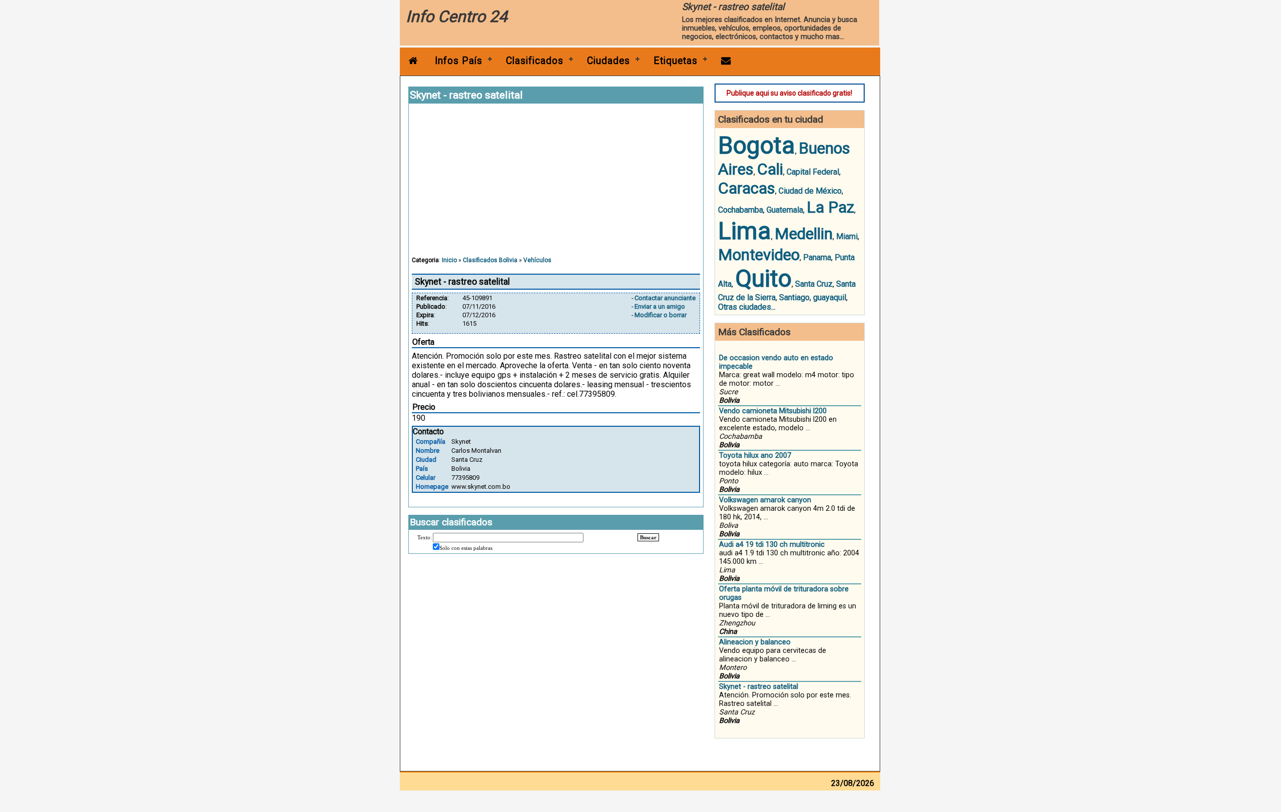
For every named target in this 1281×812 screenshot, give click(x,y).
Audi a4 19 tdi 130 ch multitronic (772, 544)
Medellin (804, 233)
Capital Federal (813, 172)
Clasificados (534, 61)
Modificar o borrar (660, 315)
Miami (847, 236)
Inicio (449, 260)
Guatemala (785, 210)
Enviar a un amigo (659, 306)
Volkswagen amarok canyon (765, 500)
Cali (770, 169)
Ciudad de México (810, 191)
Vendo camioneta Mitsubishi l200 (773, 411)
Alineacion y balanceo (755, 642)
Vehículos (537, 260)
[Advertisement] (556, 185)
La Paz (830, 207)
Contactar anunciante (665, 298)
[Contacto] (726, 61)
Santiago (794, 297)
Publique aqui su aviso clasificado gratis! (789, 93)
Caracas (746, 188)
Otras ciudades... (747, 307)
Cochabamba (740, 210)
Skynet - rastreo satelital (758, 686)
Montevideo (759, 254)
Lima (744, 231)
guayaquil (829, 297)
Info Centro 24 (456, 16)
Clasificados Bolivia (490, 260)
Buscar (648, 537)
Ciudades (608, 61)
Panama (817, 257)
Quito (763, 278)
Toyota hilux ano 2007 (755, 455)
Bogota (756, 145)
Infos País (458, 61)
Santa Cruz (814, 284)
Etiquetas (676, 61)
